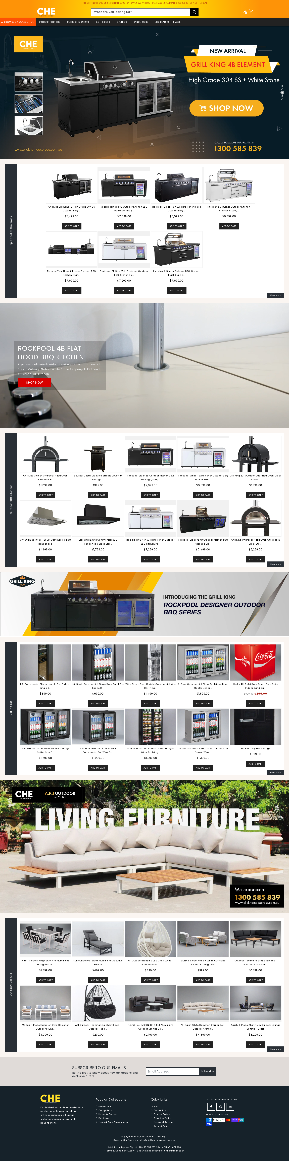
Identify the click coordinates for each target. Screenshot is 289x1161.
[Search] (194, 12)
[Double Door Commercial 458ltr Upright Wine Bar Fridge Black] (150, 726)
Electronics (104, 1106)
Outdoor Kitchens (49, 22)
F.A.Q (156, 1106)
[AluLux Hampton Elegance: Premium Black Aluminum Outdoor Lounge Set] (150, 939)
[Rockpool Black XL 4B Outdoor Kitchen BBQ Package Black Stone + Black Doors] (203, 518)
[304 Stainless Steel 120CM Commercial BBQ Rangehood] (45, 518)
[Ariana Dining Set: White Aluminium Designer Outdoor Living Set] (98, 1003)
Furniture (103, 1118)
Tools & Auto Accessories (113, 1122)
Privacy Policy (161, 1114)
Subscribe (207, 1071)
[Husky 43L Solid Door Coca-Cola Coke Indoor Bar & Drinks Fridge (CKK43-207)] (255, 662)
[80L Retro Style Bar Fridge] (255, 726)
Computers (105, 1110)
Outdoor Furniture (78, 22)
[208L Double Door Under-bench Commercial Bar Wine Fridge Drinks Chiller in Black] (98, 727)
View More (275, 295)
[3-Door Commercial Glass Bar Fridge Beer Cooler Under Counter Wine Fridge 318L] (203, 662)
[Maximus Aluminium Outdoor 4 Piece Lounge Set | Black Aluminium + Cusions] (45, 939)
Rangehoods (141, 22)
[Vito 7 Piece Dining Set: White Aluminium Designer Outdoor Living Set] (203, 939)
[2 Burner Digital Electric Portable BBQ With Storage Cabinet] (98, 454)
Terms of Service (163, 1122)
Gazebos (122, 22)
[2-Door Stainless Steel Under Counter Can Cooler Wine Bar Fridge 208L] (203, 726)
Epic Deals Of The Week (167, 22)
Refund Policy (161, 1126)
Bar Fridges (103, 22)
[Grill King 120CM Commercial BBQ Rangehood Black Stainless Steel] (98, 518)
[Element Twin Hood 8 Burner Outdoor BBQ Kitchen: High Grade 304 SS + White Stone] (71, 249)
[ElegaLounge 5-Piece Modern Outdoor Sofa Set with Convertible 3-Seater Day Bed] (150, 1003)
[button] (251, 12)
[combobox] (144, 12)
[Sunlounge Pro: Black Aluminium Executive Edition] (255, 939)
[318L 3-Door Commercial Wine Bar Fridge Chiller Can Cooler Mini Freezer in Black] (45, 726)
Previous (16, 708)
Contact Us (160, 1110)
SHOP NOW (34, 382)
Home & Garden (107, 1114)
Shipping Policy (162, 1118)
